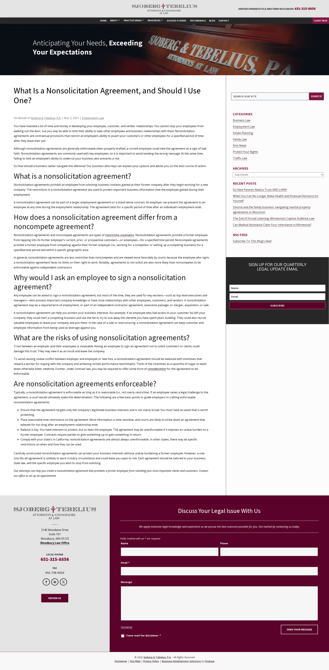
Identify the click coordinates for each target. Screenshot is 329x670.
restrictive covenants (119, 235)
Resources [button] (154, 20)
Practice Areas (133, 20)
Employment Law (93, 118)
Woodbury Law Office (54, 543)
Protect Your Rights (245, 152)
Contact (224, 20)
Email (125, 562)
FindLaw (209, 661)
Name (124, 543)
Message (126, 582)
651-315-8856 (305, 8)
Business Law (241, 120)
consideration (157, 369)
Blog (212, 20)
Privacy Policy (151, 661)
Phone (224, 543)
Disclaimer (126, 627)
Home (103, 20)
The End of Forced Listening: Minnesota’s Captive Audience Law (273, 218)
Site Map (135, 661)
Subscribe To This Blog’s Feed (252, 241)
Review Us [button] (54, 598)
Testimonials (198, 20)
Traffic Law (240, 158)
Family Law (240, 139)
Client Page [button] (320, 20)
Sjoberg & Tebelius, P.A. (46, 118)
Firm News (239, 145)
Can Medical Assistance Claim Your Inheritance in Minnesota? (272, 225)
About (114, 20)
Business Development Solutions (181, 661)
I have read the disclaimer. (143, 635)
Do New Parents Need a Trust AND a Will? (260, 190)
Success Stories (176, 20)
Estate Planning (243, 133)
